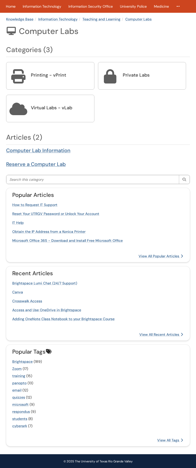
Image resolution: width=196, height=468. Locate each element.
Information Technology (42, 6)
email (16, 390)
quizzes (18, 397)
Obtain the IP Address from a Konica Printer (48, 231)
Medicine (161, 6)
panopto (19, 383)
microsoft (20, 404)
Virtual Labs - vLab (51, 108)
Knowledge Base (19, 19)
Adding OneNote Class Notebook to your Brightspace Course (63, 319)
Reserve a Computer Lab (36, 164)
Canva (17, 292)
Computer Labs (138, 19)
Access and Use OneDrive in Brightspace (46, 310)
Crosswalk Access (27, 301)
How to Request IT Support (34, 204)
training (18, 376)
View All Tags (168, 440)
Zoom (17, 368)
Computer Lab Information (38, 150)
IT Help (18, 222)
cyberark (19, 426)
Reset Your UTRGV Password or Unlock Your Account (55, 213)
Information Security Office (90, 6)
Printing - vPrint (48, 75)
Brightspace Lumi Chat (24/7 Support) (44, 283)
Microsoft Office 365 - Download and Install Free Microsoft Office (67, 240)
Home (11, 6)
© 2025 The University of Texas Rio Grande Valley (98, 461)
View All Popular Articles (159, 256)
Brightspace (22, 361)
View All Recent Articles (159, 334)
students (19, 418)
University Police (133, 6)
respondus (21, 411)
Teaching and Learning (101, 19)
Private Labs (136, 75)
